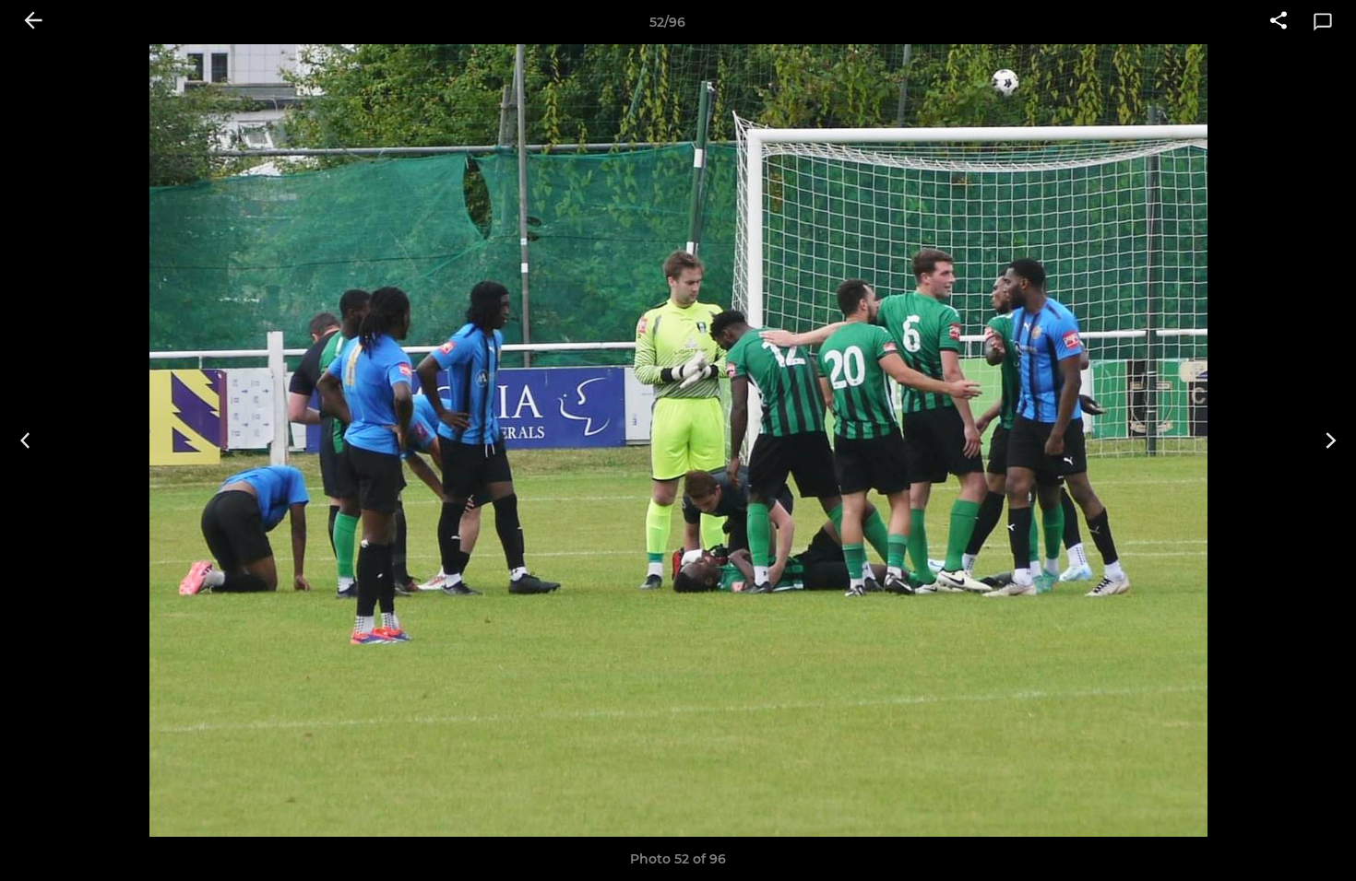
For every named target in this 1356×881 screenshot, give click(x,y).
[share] (1278, 22)
